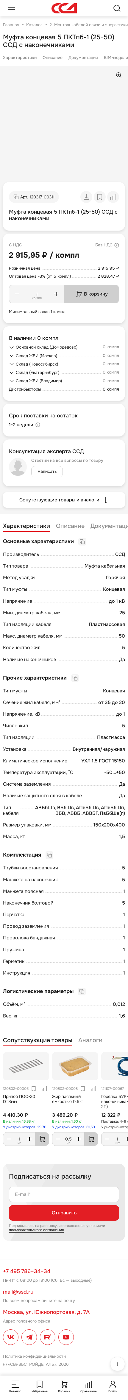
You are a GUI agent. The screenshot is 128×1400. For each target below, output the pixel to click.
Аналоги (90, 1040)
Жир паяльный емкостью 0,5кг (67, 1099)
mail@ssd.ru (18, 1292)
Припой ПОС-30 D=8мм (19, 1099)
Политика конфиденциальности (34, 1356)
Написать (47, 471)
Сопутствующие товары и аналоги (59, 500)
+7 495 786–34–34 (26, 1271)
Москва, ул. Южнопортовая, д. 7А (46, 1312)
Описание (53, 57)
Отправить (64, 1213)
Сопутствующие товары (37, 1040)
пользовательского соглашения (36, 1229)
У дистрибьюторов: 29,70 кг (26, 1127)
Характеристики (20, 57)
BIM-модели (116, 57)
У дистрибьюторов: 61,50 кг (75, 1127)
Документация (83, 57)
